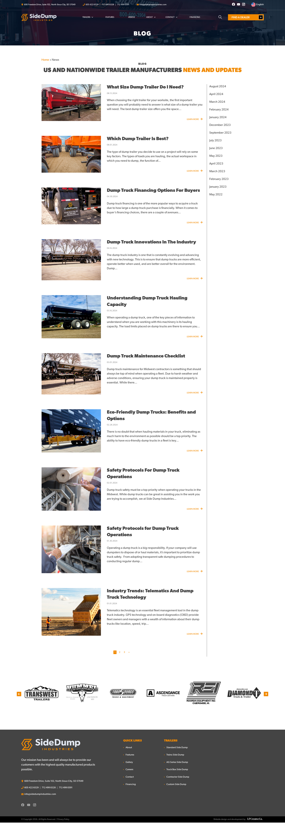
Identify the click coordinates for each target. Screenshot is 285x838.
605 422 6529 (92, 5)
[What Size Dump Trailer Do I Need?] (71, 102)
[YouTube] (238, 4)
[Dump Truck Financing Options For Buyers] (71, 205)
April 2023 (216, 163)
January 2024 (218, 117)
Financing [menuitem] (195, 17)
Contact (130, 777)
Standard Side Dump (177, 747)
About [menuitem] (149, 17)
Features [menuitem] (109, 17)
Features (130, 755)
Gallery (129, 762)
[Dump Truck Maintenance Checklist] (71, 373)
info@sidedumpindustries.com (153, 5)
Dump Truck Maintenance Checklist (146, 356)
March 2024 (217, 102)
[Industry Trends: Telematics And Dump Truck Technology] (71, 612)
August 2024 (217, 86)
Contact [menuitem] (170, 17)
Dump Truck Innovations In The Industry (151, 242)
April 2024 (216, 94)
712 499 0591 (123, 5)
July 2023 (215, 140)
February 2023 (219, 179)
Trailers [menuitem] (86, 17)
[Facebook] (233, 4)
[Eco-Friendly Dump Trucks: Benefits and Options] (71, 430)
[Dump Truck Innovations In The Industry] (71, 259)
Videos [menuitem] (131, 17)
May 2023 (216, 156)
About (129, 747)
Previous (19, 694)
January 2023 (218, 186)
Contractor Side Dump (177, 777)
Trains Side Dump (175, 755)
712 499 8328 (108, 5)
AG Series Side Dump (177, 762)
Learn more (193, 119)
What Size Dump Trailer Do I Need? (145, 87)
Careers (129, 769)
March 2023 (217, 171)
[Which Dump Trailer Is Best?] (71, 154)
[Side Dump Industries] (39, 17)
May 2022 (216, 194)
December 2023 (220, 125)
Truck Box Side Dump (177, 769)
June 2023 (216, 148)
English (260, 4)
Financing (131, 784)
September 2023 (220, 132)
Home (45, 59)
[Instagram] (243, 4)
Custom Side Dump (176, 784)
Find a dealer (241, 17)
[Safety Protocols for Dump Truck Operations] (71, 549)
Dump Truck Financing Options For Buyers (153, 190)
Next (266, 694)
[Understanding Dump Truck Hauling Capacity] (71, 316)
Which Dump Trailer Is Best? (138, 139)
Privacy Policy (63, 819)
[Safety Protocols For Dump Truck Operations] (71, 489)
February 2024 (219, 109)
